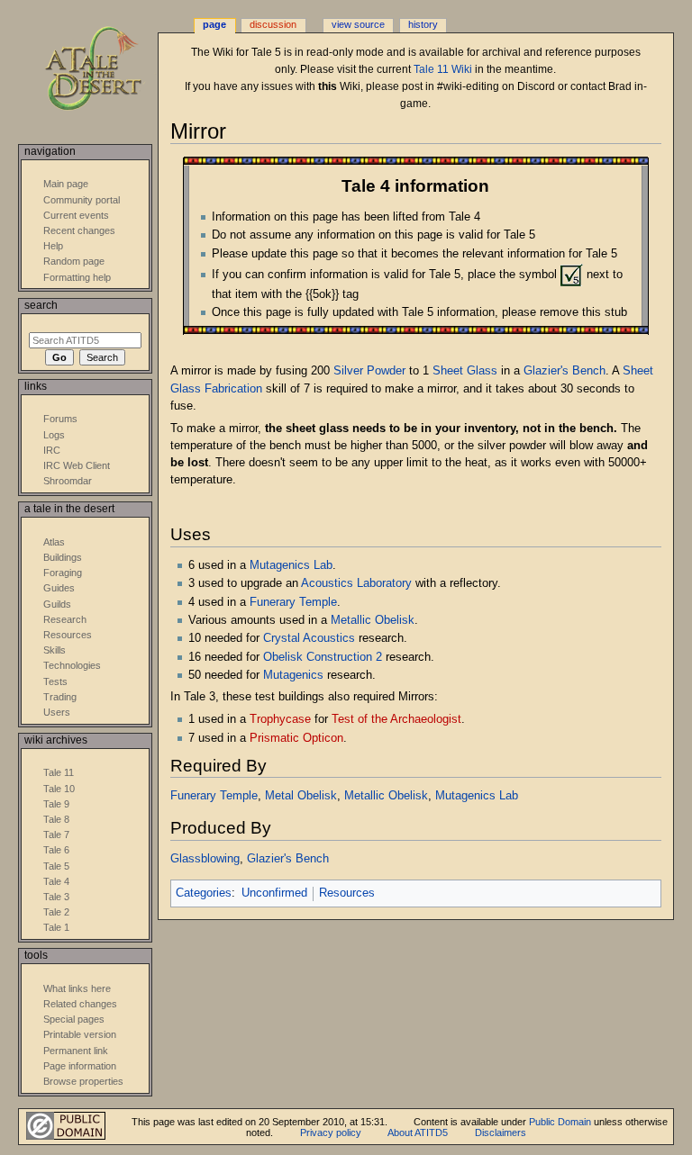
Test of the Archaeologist (396, 719)
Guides (59, 587)
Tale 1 (56, 927)
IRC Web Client (76, 465)
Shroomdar (67, 480)
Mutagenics (293, 675)
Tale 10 (59, 788)
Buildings (62, 557)
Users (56, 712)
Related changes (80, 1003)
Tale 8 (56, 819)
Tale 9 (56, 804)
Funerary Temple (293, 602)
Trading (60, 696)
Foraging (62, 572)
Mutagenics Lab (291, 565)
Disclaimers (500, 1132)
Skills (54, 650)
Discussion (273, 24)
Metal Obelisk (301, 796)
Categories (204, 893)
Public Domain (560, 1121)
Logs (54, 434)
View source (358, 24)
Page (214, 24)
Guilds (57, 604)
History (423, 24)
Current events (76, 215)
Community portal (81, 199)
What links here (77, 988)
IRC (51, 450)
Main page (65, 183)
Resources (347, 893)
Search (41, 305)
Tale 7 (56, 834)
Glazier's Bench (565, 371)
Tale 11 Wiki (443, 69)
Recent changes (79, 230)
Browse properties (83, 1081)
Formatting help (77, 277)
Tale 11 (58, 772)
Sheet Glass (464, 371)
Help (53, 245)
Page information (79, 1065)
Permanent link (75, 1050)
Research (64, 619)
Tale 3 (56, 896)
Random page (74, 261)
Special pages (74, 1019)
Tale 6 (56, 849)
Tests (55, 681)
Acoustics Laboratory (356, 583)
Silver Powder (369, 371)
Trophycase (280, 719)
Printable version (79, 1034)
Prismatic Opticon (296, 738)
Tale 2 (56, 912)
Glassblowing (205, 859)
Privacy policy (330, 1132)
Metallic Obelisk (372, 620)
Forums (60, 418)
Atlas (54, 542)
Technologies (72, 665)
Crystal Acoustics (309, 638)
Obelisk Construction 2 (322, 657)
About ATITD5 (417, 1132)
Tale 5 (56, 866)
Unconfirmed (274, 893)
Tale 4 (56, 881)
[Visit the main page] (106, 70)
